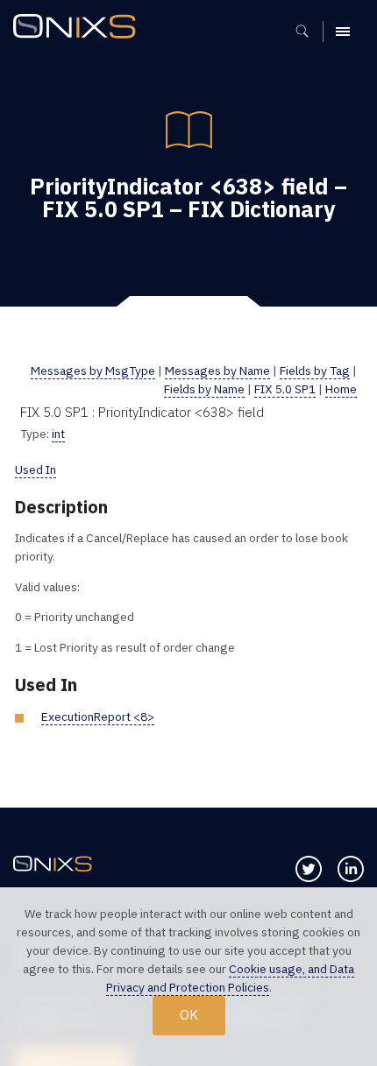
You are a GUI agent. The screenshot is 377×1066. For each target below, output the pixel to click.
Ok (189, 1014)
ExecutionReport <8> (97, 716)
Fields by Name (204, 389)
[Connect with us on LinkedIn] (351, 869)
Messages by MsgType (93, 370)
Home (341, 389)
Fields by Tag (315, 370)
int (58, 433)
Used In (35, 469)
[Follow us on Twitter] (308, 869)
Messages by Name (217, 370)
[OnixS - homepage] (79, 28)
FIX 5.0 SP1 (285, 389)
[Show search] (308, 31)
